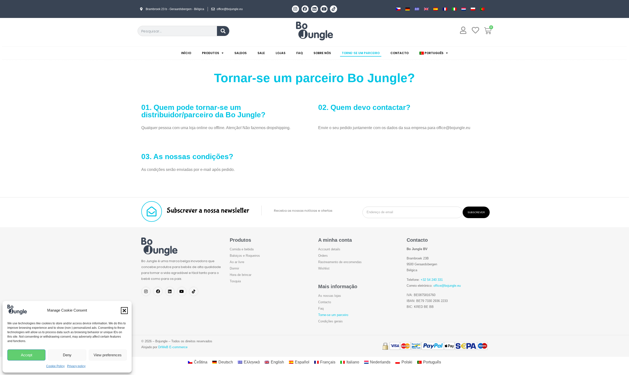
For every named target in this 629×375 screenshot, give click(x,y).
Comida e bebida (242, 249)
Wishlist (323, 268)
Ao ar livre (237, 262)
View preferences (108, 355)
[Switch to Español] (435, 9)
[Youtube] (324, 9)
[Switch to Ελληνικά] (417, 9)
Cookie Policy (55, 366)
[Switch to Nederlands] (463, 9)
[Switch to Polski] (473, 9)
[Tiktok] (333, 9)
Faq (299, 53)
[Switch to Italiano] (454, 9)
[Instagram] (295, 9)
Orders (323, 255)
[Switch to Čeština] (398, 9)
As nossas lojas (329, 296)
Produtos (210, 53)
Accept (26, 355)
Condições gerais (330, 321)
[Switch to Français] (445, 9)
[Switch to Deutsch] (407, 9)
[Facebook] (305, 9)
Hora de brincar (240, 275)
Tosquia (235, 281)
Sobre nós (322, 53)
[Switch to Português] (482, 9)
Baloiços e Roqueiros (245, 255)
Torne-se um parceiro (361, 53)
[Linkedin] (314, 9)
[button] (124, 310)
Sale (261, 53)
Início (186, 53)
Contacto (399, 53)
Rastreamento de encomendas (340, 262)
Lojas (281, 53)
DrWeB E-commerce (172, 347)
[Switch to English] (426, 9)
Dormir (234, 268)
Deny (67, 355)
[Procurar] (223, 31)
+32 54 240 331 (432, 280)
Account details (329, 249)
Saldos (240, 53)
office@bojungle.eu (447, 285)
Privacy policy (76, 366)
